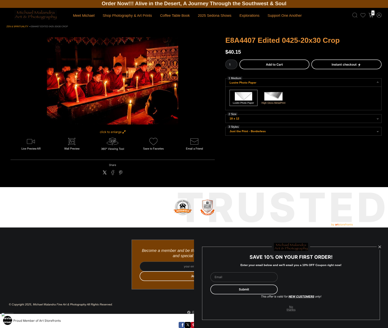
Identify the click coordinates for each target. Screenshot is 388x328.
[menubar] (366, 15)
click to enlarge (111, 132)
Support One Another (285, 16)
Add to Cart (274, 64)
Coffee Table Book (175, 16)
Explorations (249, 16)
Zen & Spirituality (17, 26)
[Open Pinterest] (194, 325)
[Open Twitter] (188, 325)
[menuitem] (355, 15)
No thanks (291, 308)
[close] (380, 247)
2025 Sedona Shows (214, 16)
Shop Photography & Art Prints (127, 16)
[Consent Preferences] (8, 320)
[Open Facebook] (182, 325)
